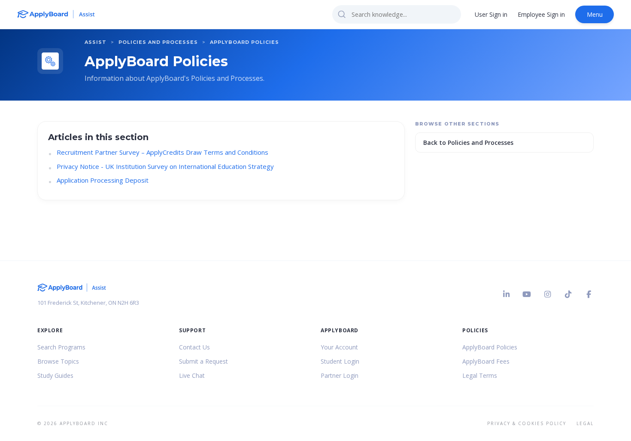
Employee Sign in (541, 14)
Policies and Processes (158, 42)
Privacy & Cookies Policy (526, 423)
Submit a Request (203, 361)
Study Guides (55, 375)
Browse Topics (58, 361)
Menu (595, 14)
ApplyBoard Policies (244, 42)
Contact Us (194, 347)
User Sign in (491, 14)
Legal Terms (479, 375)
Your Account (339, 347)
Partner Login (339, 375)
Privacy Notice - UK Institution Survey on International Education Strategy (165, 166)
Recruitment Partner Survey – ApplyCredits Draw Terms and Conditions (162, 152)
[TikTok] (568, 294)
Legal (585, 423)
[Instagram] (547, 294)
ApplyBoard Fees (486, 361)
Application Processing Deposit (103, 180)
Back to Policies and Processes (468, 142)
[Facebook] (588, 294)
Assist (95, 42)
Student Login (340, 361)
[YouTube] (527, 294)
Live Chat (192, 375)
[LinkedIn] (506, 294)
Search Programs (61, 347)
